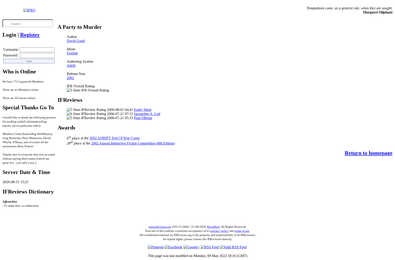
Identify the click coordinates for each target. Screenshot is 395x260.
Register (30, 35)
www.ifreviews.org (160, 226)
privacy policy (220, 231)
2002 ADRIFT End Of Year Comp (114, 138)
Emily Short (142, 110)
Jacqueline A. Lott (147, 114)
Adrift (71, 65)
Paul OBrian (143, 118)
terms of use (242, 231)
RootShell (213, 226)
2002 (70, 78)
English (72, 53)
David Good (76, 41)
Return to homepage (368, 153)
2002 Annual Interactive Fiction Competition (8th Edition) (133, 143)
